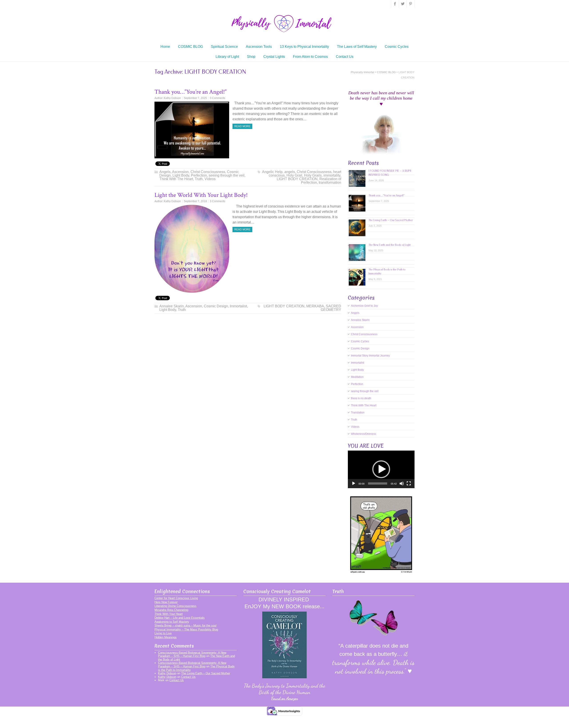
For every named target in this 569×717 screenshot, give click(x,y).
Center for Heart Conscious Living (176, 598)
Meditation (357, 377)
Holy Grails (313, 175)
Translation (358, 412)
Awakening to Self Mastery (171, 621)
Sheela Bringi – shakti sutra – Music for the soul (185, 625)
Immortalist (238, 306)
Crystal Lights (274, 56)
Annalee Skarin (171, 306)
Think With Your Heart (168, 614)
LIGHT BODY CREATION (297, 179)
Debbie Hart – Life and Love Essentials (179, 617)
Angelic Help (272, 172)
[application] (381, 469)
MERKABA (315, 306)
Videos (210, 179)
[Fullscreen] (409, 483)
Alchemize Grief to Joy (364, 305)
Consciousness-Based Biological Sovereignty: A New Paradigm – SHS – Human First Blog (192, 654)
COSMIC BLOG (190, 46)
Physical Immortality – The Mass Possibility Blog (186, 629)
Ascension (180, 172)
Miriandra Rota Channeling (171, 610)
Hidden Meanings (165, 637)
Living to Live (163, 633)
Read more (242, 126)
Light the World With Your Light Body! (201, 195)
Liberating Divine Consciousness (175, 606)
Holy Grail (294, 175)
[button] (381, 469)
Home (165, 46)
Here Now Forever (166, 602)
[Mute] (401, 483)
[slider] (377, 483)
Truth (199, 179)
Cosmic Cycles (397, 46)
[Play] (353, 483)
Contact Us (344, 56)
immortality (331, 175)
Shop (251, 56)
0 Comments (217, 98)
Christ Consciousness (207, 172)
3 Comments (217, 201)
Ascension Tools (259, 46)
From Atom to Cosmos (310, 56)
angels (289, 172)
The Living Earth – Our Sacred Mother (391, 220)
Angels (164, 172)
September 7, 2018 (195, 201)
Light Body (180, 175)
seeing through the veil (226, 175)
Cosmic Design (216, 306)
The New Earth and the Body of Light (390, 244)
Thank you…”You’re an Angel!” (190, 92)
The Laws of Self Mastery (357, 46)
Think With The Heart (176, 179)
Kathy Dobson (172, 98)
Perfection (199, 175)
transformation (330, 182)
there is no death (361, 398)
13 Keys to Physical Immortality (304, 46)
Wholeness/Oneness (363, 433)
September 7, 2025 (195, 98)
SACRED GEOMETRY (331, 308)
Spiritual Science (224, 46)
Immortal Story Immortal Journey (370, 355)
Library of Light (227, 56)
